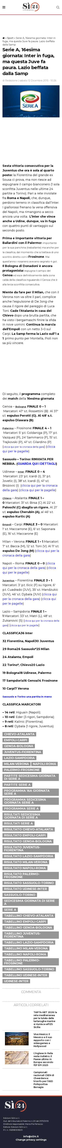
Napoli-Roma (44, 764)
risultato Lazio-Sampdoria (28, 856)
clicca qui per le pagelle (37, 490)
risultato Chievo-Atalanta (28, 829)
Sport (10, 38)
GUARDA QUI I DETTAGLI (37, 464)
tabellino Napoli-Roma (25, 954)
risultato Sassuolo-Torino (29, 883)
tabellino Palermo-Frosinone (22, 962)
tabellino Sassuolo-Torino (29, 969)
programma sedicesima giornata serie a (25, 801)
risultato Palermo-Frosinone (22, 875)
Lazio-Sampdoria (19, 758)
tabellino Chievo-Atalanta (28, 916)
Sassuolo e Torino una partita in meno (27, 696)
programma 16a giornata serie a (27, 792)
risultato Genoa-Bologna (28, 841)
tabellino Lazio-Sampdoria (29, 942)
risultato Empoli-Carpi (25, 835)
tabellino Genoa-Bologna (28, 927)
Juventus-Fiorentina (22, 752)
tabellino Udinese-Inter (25, 975)
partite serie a (17, 785)
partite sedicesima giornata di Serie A (29, 777)
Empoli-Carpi (15, 740)
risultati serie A (18, 823)
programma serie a (21, 808)
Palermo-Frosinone (22, 770)
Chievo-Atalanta (19, 734)
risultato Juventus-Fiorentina (22, 848)
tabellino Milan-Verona (26, 948)
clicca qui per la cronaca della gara (23, 446)
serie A (10, 910)
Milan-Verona (16, 764)
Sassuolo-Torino (19, 895)
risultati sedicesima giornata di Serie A (22, 816)
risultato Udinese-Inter (25, 889)
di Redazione (10, 80)
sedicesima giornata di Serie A (29, 902)
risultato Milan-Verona (25, 862)
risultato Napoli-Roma (25, 868)
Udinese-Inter (16, 981)
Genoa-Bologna (18, 746)
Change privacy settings (31, 1139)
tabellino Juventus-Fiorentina (22, 935)
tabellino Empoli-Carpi (25, 921)
